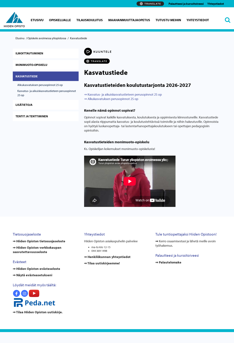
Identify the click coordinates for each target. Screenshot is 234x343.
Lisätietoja (24, 105)
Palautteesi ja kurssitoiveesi (186, 3)
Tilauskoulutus (89, 20)
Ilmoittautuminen (29, 53)
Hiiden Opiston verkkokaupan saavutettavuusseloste (37, 249)
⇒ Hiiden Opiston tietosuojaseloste (39, 241)
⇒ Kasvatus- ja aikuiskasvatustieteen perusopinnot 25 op (123, 94)
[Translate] (150, 3)
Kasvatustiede (27, 76)
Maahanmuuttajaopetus (129, 20)
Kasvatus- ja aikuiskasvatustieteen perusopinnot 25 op (46, 93)
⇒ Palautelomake (168, 262)
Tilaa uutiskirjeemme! (103, 263)
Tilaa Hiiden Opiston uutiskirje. (39, 312)
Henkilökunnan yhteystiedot (109, 257)
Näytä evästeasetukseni (34, 275)
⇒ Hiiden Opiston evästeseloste (36, 269)
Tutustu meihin (168, 20)
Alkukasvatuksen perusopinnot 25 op (40, 85)
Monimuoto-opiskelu (31, 65)
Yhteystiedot (215, 3)
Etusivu (37, 20)
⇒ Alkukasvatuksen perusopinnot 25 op (111, 99)
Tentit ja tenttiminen (32, 116)
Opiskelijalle (60, 20)
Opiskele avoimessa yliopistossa (46, 38)
